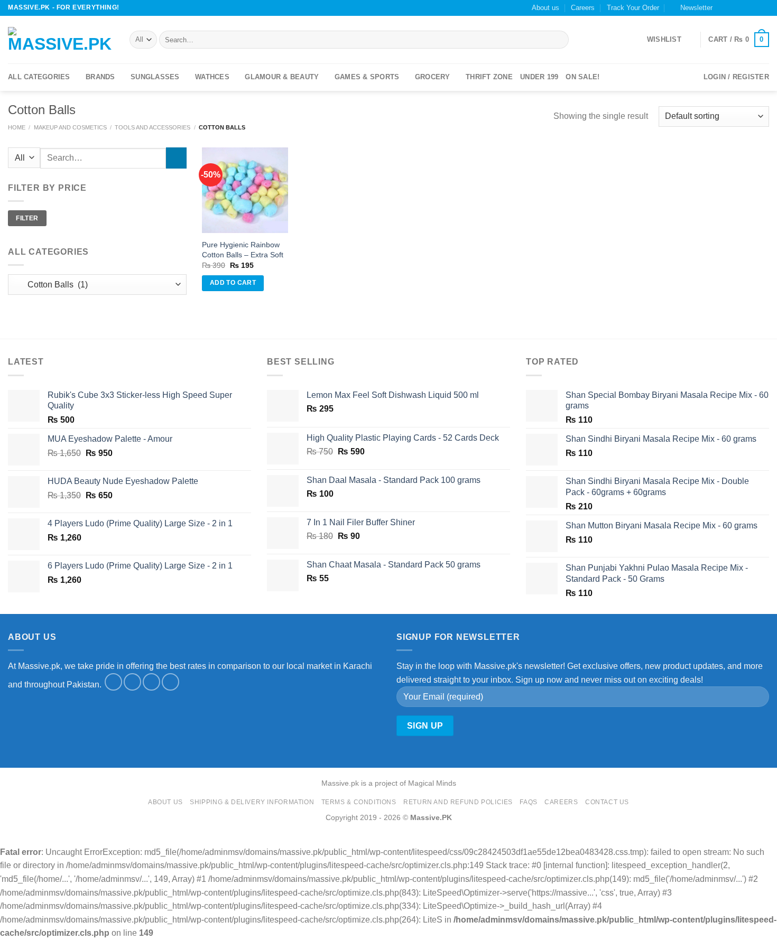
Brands (100, 77)
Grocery (432, 77)
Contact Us (607, 802)
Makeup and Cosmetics (70, 127)
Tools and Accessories (152, 127)
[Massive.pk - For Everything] (61, 39)
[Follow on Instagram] (733, 8)
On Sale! (582, 77)
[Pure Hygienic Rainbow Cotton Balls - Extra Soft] (245, 190)
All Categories (39, 77)
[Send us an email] (744, 8)
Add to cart (233, 283)
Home (16, 127)
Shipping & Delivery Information (252, 802)
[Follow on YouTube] (764, 8)
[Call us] (754, 8)
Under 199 (539, 77)
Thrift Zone (489, 77)
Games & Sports (367, 77)
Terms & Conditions (358, 802)
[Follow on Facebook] (723, 8)
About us (545, 8)
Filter (27, 217)
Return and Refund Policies (458, 802)
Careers (583, 8)
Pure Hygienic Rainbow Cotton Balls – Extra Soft (242, 249)
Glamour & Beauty (282, 77)
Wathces (212, 77)
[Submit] (558, 40)
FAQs (528, 802)
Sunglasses (155, 77)
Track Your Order (633, 8)
